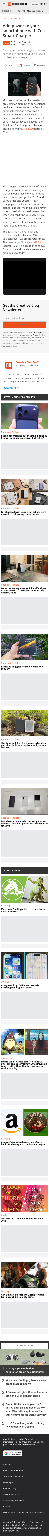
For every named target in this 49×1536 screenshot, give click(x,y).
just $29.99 (27, 128)
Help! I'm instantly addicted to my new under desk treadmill (25, 1425)
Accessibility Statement (13, 1500)
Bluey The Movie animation (30, 11)
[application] (24, 273)
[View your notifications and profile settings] (26, 4)
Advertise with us (11, 1494)
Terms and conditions (13, 1476)
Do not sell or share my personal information (23, 1512)
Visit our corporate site (24, 1444)
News (6, 43)
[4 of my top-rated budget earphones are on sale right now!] (24, 1362)
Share (9, 65)
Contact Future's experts (14, 1470)
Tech (5, 18)
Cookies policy (9, 1488)
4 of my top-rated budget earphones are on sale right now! (25, 1370)
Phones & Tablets (18, 18)
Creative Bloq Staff (22, 42)
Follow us (26, 65)
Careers (6, 1506)
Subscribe (35, 4)
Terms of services (35, 332)
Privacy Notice (38, 335)
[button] (45, 4)
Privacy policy (9, 1482)
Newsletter (41, 65)
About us (7, 1464)
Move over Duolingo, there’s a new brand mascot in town (26, 1382)
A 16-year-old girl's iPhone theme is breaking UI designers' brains (26, 1394)
